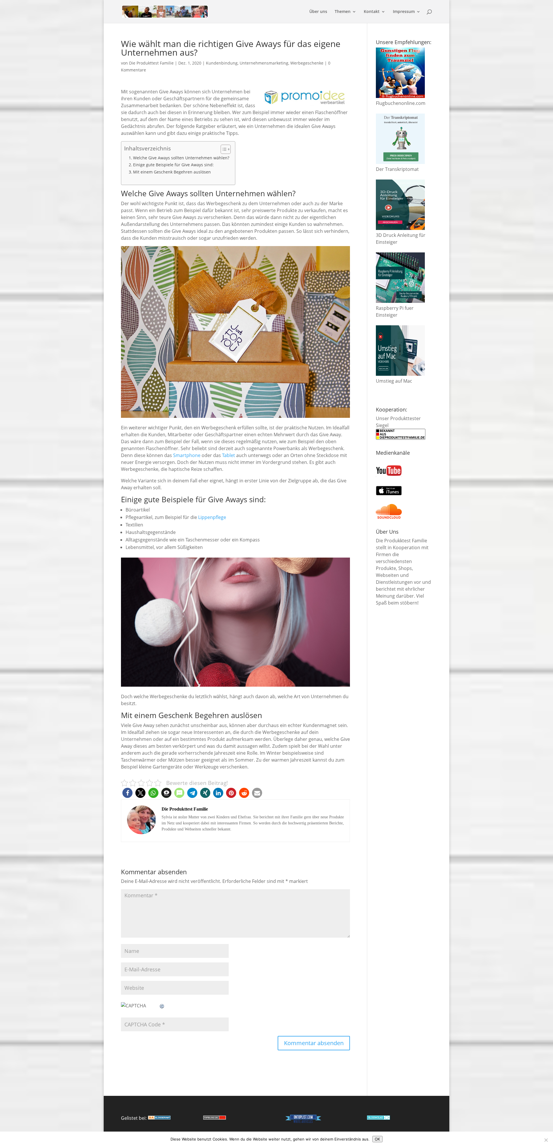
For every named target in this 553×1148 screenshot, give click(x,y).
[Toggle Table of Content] (222, 149)
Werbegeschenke (306, 63)
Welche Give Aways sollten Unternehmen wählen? (181, 158)
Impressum (404, 12)
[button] (127, 793)
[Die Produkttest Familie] (159, 1118)
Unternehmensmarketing (264, 63)
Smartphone (186, 455)
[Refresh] (162, 1005)
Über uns (318, 12)
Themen (343, 12)
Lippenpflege (212, 517)
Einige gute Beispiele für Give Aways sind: (173, 164)
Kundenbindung (222, 63)
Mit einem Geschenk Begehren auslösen (172, 172)
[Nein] (546, 1140)
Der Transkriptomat (397, 169)
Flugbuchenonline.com (400, 103)
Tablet (228, 455)
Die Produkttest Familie (151, 63)
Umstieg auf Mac (394, 381)
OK (377, 1139)
